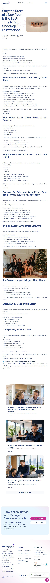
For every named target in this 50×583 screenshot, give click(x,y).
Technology (4, 38)
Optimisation (29, 413)
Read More (10, 415)
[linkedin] (25, 575)
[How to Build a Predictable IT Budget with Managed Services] (25, 436)
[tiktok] (28, 575)
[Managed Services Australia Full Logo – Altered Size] (6, 2)
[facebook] (19, 575)
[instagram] (23, 575)
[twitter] (21, 575)
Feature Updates (23, 413)
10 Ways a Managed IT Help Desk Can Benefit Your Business (24, 482)
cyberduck (11, 413)
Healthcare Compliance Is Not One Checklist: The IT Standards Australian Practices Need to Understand (24, 409)
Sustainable (5, 36)
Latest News (5, 35)
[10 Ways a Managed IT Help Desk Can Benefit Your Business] (25, 471)
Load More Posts (25, 492)
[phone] (26, 577)
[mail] (23, 577)
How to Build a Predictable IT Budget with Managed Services (25, 446)
